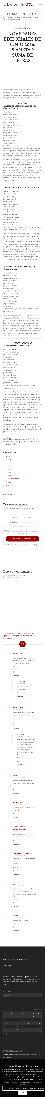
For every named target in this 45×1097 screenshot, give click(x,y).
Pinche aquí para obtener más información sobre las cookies (24, 1088)
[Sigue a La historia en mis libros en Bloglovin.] (22, 558)
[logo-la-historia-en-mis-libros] (18, 4)
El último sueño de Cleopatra (17, 266)
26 (17, 1030)
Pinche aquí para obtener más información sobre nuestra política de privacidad (22, 1082)
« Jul (4, 1038)
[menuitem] (36, 4)
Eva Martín (28, 517)
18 (11, 1026)
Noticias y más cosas (14, 17)
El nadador (9, 345)
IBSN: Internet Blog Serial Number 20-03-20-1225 (17, 959)
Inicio (5, 17)
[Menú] (40, 4)
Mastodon (7, 965)
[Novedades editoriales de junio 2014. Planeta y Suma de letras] (22, 78)
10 (6, 1023)
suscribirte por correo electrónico (23, 538)
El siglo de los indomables (16, 105)
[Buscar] (36, 4)
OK (23, 1093)
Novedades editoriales (26, 522)
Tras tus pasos (10, 187)
